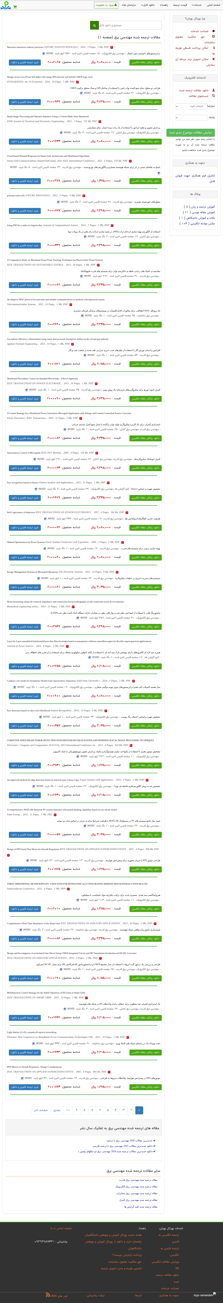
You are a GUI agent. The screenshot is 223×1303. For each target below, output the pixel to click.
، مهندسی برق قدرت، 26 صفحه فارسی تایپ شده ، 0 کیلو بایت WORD (77, 578)
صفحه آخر (41, 1110)
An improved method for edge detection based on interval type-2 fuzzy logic (43, 780)
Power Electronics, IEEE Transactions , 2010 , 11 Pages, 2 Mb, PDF (43, 418)
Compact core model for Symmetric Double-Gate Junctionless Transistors (41, 680)
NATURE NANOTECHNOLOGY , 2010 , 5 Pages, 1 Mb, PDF (77, 47)
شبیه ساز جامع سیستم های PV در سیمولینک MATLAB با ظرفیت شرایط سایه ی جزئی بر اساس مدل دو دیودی (108, 820)
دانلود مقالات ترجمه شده (194, 90)
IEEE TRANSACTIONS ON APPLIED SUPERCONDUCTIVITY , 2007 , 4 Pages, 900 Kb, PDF (110, 849)
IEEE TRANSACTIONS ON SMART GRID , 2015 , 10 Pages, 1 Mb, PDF (45, 997)
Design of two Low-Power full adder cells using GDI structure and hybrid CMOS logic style (50, 77)
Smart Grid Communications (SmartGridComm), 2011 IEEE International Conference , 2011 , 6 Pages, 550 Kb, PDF (67, 161)
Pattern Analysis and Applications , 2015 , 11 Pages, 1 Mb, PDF (72, 482)
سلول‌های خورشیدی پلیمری (147, 201)
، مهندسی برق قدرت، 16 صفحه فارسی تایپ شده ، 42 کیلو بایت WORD (62, 1078)
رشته (214, 117)
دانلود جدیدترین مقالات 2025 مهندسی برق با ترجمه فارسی (122, 1146)
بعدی (56, 1110)
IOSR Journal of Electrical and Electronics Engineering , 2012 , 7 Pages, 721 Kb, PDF (52, 121)
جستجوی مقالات (199, 96)
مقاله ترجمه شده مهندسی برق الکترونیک (136, 1186)
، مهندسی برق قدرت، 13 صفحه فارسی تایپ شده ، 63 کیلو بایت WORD (67, 860)
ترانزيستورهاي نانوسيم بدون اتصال (143, 53)
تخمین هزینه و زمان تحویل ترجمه (121, 1268)
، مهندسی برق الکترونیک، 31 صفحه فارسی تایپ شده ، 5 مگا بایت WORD (122, 93)
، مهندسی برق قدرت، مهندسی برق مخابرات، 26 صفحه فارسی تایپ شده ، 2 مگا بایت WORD (71, 930)
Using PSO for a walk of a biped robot (24, 225)
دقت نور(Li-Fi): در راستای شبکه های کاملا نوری (138, 1043)
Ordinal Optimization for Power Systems (26, 542)
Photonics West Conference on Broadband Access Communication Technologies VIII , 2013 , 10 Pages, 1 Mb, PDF (66, 1037)
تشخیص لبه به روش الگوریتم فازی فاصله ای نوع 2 (137, 786)
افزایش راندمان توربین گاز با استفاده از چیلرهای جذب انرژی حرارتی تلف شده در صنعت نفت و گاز (114, 350)
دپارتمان (214, 106)
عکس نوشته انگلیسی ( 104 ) (197, 224)
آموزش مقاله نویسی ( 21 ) (199, 212)
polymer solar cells (16, 195)
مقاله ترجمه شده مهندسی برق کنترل (138, 1200)
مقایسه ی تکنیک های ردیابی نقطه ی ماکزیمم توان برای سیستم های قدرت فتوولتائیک (120, 271)
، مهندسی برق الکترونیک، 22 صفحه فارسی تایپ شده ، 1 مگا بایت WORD (74, 786)
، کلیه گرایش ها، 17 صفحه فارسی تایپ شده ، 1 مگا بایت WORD (126, 657)
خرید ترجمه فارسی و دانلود (25, 62)
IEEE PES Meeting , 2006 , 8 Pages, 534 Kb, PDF (68, 452)
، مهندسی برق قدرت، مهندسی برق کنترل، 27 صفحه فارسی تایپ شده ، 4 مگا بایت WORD (113, 1009)
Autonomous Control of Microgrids (23, 452)
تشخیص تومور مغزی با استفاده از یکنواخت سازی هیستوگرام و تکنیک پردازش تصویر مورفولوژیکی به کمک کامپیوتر (106, 751)
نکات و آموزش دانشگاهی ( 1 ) (197, 218)
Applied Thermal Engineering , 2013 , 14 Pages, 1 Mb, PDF (38, 344)
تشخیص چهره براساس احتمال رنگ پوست (140, 717)
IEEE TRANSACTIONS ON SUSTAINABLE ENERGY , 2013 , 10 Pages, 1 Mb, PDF (51, 265)
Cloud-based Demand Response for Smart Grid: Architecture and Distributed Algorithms (48, 156)
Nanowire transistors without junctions (25, 47)
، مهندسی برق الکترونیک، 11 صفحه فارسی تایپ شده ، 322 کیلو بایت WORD (120, 756)
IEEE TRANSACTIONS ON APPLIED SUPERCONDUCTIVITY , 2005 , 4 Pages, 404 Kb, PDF (57, 1071)
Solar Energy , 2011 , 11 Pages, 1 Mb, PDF (30, 814)
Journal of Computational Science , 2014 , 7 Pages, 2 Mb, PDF (76, 225)
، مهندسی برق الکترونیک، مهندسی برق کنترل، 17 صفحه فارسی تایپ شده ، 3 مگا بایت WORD (112, 132)
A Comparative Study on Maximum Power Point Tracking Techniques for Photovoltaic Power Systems (55, 260)
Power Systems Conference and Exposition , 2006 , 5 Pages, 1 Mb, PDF (82, 542)
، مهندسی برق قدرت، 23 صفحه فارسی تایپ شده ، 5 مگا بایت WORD (46, 167)
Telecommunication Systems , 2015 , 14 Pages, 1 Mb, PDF (38, 304)
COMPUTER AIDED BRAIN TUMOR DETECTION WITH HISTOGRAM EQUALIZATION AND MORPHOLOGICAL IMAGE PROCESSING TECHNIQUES (80, 740)
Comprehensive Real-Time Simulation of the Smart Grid (33, 923)
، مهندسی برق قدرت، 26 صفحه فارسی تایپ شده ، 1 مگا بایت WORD (123, 826)
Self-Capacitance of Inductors (21, 512)
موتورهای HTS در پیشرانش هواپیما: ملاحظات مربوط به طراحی (130, 1078)
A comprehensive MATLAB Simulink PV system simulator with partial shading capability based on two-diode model (62, 809)
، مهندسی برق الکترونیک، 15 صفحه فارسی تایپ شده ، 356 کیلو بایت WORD (86, 53)
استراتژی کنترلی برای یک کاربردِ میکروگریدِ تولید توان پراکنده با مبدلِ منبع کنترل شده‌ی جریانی (116, 424)
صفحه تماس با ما (61, 1228)
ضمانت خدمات (200, 31)
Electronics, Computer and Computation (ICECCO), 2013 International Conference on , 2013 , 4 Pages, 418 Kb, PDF (68, 745)
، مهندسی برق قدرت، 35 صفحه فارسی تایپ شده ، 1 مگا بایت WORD (65, 390)
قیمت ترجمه (180, 5)
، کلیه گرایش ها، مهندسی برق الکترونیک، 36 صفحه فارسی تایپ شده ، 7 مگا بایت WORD (84, 489)
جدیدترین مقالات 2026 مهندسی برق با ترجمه (130, 1140)
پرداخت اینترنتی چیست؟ (127, 1255)
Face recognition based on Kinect (23, 482)
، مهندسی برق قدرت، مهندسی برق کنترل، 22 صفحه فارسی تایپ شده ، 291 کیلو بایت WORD (85, 459)
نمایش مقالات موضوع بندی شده (190, 132)
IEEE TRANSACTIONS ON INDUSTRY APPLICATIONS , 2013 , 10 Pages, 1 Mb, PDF (106, 923)
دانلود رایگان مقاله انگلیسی (145, 62)
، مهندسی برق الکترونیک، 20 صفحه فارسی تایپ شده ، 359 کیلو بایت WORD (120, 618)
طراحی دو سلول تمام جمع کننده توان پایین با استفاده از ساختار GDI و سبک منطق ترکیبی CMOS (115, 88)
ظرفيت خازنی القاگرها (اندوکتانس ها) (142, 518)
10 (68, 1110)
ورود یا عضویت (105, 5)
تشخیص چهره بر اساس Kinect (145, 489)
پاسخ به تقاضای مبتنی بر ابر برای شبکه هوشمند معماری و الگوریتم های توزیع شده (122, 167)
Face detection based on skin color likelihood (28, 710)
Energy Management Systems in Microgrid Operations (32, 572)
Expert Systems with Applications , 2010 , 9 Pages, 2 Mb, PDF (112, 780)
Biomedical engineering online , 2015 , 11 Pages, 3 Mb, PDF (39, 606)
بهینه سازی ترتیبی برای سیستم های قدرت (140, 548)
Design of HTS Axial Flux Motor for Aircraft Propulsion (33, 849)
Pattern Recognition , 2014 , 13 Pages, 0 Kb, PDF (77, 710)
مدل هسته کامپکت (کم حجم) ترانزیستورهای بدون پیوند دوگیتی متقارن (127, 687)
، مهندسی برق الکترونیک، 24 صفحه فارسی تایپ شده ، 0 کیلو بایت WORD (81, 717)
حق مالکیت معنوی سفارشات (125, 1262)
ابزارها (138, 1295)
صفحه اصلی (213, 5)
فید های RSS (58, 1296)
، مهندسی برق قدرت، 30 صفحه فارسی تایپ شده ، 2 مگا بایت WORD (97, 202)
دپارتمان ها (130, 5)
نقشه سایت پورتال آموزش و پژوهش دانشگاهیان (113, 1235)
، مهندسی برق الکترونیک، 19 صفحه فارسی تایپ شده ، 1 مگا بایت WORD (55, 687)
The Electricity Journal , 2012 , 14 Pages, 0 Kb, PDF (87, 572)
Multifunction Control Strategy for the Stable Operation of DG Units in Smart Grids (46, 992)
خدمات (198, 5)
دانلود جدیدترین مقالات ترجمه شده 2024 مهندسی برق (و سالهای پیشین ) (115, 1151)
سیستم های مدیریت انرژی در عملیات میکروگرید (137, 578)
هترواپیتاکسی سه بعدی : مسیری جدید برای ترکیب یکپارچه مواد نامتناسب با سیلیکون (120, 895)
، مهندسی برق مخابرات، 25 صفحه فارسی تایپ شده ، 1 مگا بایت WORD (122, 316)
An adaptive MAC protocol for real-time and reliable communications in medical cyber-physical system (56, 299)
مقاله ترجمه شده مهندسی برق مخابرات (136, 1193)
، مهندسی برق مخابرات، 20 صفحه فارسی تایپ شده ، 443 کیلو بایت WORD (75, 1043)
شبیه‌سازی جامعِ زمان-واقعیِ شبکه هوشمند (140, 929)
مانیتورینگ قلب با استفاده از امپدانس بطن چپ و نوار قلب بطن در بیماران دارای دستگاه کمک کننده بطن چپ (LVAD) (105, 613)
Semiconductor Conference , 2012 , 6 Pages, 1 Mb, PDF (36, 888)
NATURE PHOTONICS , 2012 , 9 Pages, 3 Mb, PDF (53, 195)
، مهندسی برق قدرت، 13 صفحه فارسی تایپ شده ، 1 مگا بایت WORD (83, 548)
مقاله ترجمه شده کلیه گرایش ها (140, 1206)
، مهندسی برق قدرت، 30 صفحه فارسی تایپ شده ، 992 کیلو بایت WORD (122, 276)
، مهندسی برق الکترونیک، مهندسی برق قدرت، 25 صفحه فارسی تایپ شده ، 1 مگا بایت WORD (111, 969)
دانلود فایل (149, 5)
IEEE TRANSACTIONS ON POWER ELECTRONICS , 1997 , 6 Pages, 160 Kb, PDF (80, 512)
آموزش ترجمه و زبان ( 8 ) (199, 207)
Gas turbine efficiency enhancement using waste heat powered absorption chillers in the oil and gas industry (58, 339)
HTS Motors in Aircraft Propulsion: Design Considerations (34, 1067)
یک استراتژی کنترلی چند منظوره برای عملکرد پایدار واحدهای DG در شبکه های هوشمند (119, 1004)
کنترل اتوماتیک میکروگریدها (147, 459)
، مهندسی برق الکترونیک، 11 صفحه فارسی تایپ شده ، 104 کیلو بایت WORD (120, 900)
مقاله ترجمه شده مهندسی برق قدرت (138, 1180)
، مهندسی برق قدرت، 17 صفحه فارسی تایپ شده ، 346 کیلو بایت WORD (86, 519)
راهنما (165, 5)
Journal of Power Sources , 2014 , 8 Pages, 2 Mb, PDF (36, 646)
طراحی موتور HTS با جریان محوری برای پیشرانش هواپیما (133, 860)
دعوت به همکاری (169, 1295)
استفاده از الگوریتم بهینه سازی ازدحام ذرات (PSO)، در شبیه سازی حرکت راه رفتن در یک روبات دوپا (114, 231)
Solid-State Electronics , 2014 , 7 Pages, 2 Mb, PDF (103, 680)
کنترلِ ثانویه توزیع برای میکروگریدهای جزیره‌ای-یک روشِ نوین (131, 389)
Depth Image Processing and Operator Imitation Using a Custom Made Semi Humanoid (48, 116)
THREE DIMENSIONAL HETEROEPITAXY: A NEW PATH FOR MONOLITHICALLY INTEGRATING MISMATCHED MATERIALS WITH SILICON (77, 884)
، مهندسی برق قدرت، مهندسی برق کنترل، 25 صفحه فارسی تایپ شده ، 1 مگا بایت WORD (113, 429)
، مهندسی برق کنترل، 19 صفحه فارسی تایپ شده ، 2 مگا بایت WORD (123, 236)
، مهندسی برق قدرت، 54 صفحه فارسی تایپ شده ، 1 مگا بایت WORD (123, 355)
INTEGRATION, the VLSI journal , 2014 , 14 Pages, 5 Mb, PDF (41, 81)
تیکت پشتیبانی (96, 1295)
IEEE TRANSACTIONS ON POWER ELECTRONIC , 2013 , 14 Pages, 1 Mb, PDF (50, 383)
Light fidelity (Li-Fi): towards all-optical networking (31, 1032)
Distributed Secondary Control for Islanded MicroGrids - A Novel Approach (42, 378)
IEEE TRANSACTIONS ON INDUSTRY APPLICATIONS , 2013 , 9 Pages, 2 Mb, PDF (52, 958)
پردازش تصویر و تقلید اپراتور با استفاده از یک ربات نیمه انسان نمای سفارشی (123, 127)
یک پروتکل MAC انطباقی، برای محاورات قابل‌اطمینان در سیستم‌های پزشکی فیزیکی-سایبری (117, 310)
